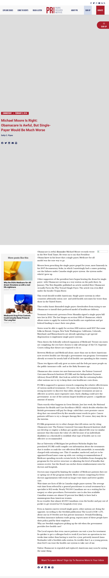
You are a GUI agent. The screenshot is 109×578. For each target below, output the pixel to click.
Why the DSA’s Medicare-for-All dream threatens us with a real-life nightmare (17, 285)
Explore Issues (8, 10)
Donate (100, 10)
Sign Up (87, 10)
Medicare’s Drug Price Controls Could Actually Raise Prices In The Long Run (17, 318)
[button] (104, 3)
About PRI (74, 10)
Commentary (7, 113)
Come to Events (23, 10)
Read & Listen (37, 10)
